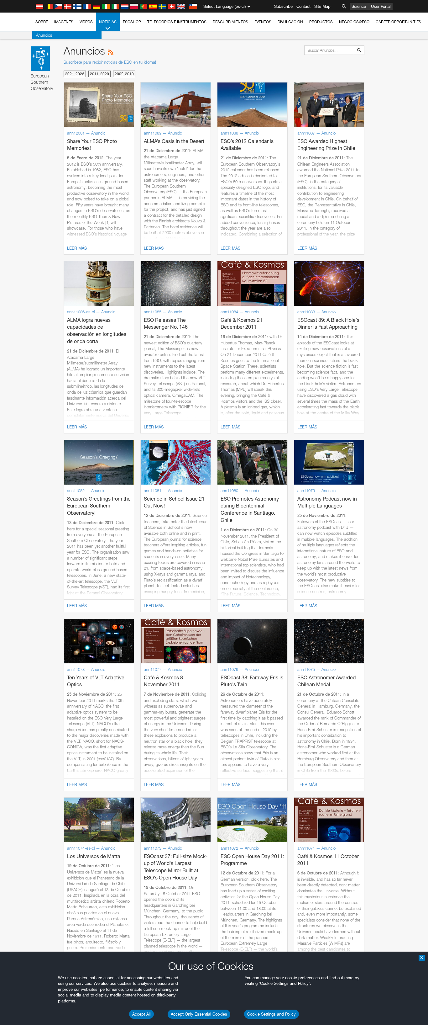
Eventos (262, 21)
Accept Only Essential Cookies (199, 1014)
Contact (303, 6)
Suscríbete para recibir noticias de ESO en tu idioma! (110, 62)
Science (359, 6)
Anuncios (44, 35)
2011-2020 (99, 74)
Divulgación (290, 21)
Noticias (108, 21)
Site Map (322, 6)
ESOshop (132, 21)
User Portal (381, 6)
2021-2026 (74, 74)
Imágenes (63, 21)
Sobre (41, 21)
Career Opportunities (398, 21)
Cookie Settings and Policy (271, 1014)
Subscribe (283, 6)
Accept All (141, 1014)
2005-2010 (124, 74)
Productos (321, 21)
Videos (86, 21)
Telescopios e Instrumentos (176, 21)
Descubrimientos (230, 21)
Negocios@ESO (354, 21)
